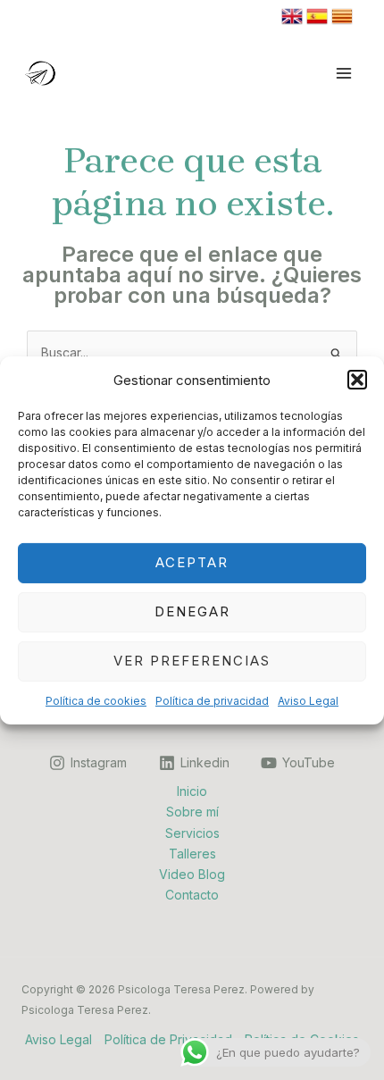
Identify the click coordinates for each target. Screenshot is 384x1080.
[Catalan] (342, 14)
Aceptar (192, 562)
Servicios (192, 833)
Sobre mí (192, 811)
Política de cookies (96, 700)
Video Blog (192, 874)
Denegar (192, 611)
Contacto (192, 894)
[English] (292, 14)
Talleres (192, 853)
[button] (357, 380)
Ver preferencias (192, 660)
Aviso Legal (308, 700)
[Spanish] (317, 14)
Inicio (192, 791)
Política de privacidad (212, 700)
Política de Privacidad (168, 1039)
